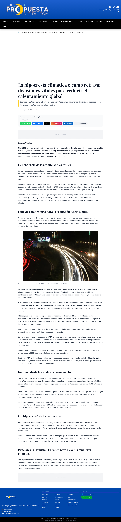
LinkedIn (69, 123)
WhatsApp (26, 123)
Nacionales (29, 21)
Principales (17, 21)
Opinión (99, 21)
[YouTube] (117, 7)
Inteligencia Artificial (72, 502)
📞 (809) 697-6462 (7, 511)
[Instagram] (114, 7)
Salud (80, 21)
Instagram (58, 123)
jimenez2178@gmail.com (70, 520)
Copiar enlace (82, 123)
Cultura (44, 505)
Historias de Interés (72, 505)
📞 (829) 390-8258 (7, 509)
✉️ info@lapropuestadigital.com (10, 513)
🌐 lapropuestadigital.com (88, 494)
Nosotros (110, 21)
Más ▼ (5, 26)
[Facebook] (110, 7)
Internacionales (67, 21)
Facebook (39, 123)
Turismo (57, 505)
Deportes (89, 21)
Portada (6, 21)
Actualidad (42, 21)
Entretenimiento (71, 499)
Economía (54, 21)
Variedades (45, 502)
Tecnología (57, 502)
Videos (43, 507)
